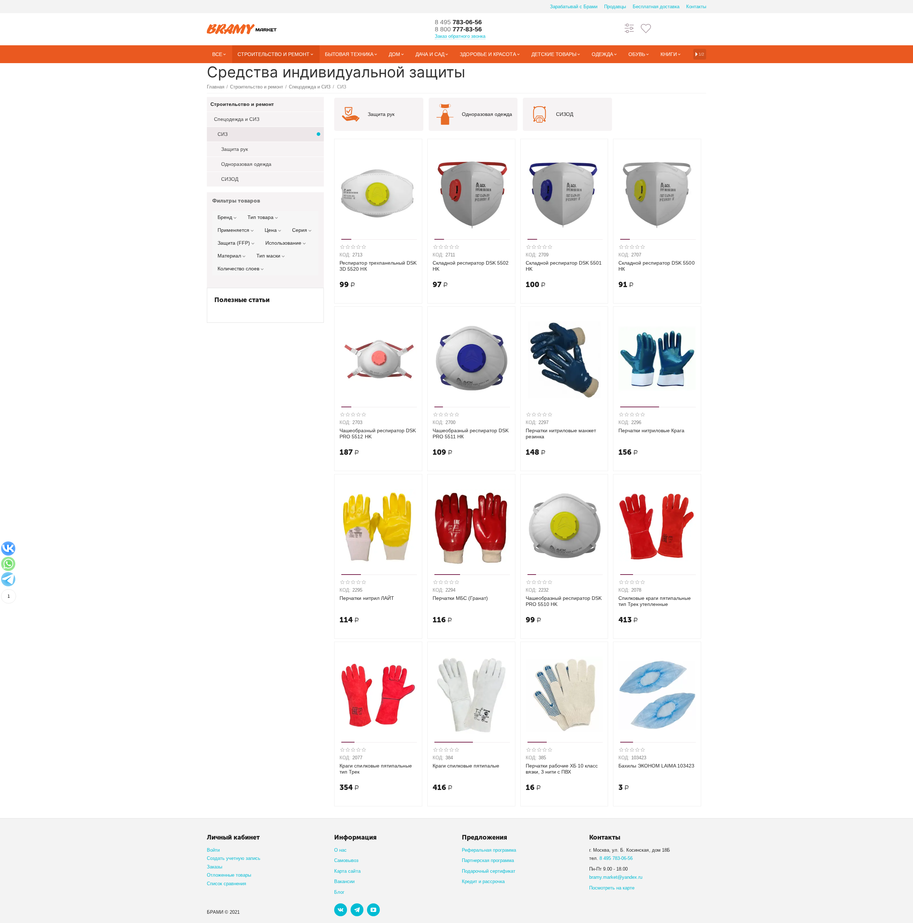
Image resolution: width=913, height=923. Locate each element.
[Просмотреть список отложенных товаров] (646, 28)
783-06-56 (458, 22)
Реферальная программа (489, 850)
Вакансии (344, 881)
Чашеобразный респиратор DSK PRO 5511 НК (471, 433)
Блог (339, 892)
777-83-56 (458, 29)
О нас (340, 850)
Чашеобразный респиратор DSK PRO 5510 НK (564, 601)
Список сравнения (226, 883)
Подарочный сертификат (488, 871)
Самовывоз (346, 860)
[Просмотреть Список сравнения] (629, 28)
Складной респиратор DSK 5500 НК (656, 266)
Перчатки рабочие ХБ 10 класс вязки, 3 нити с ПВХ (562, 769)
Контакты (696, 6)
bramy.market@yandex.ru (615, 877)
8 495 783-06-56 (616, 858)
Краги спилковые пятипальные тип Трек (376, 769)
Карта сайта (347, 871)
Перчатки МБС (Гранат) (460, 598)
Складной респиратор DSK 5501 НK (564, 266)
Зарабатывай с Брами (573, 6)
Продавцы (615, 6)
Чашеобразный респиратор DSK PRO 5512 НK (377, 433)
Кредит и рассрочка (483, 881)
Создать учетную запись (233, 858)
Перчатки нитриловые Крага (651, 430)
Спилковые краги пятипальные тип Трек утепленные (654, 601)
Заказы (214, 867)
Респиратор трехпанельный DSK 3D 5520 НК (378, 266)
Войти (213, 850)
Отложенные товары (229, 875)
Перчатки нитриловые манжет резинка (561, 433)
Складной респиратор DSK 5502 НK (471, 266)
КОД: (345, 254)
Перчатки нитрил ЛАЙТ (367, 598)
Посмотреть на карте (611, 888)
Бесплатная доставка (656, 6)
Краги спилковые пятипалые (466, 766)
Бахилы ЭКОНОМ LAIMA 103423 (656, 766)
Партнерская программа (488, 860)
